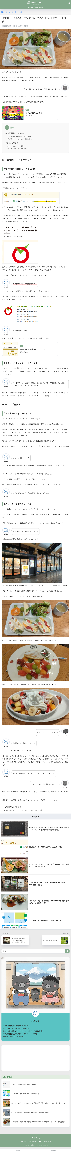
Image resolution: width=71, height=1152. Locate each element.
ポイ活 (15, 807)
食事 (40, 810)
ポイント (13, 810)
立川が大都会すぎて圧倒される (18, 146)
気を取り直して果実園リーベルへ (18, 148)
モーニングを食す (12, 143)
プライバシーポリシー (44, 1141)
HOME (37, 1138)
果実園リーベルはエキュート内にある (20, 139)
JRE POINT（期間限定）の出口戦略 (19, 136)
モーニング (21, 810)
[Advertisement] (35, 1058)
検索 (67, 951)
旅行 (19, 807)
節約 (35, 810)
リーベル (30, 810)
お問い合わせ (39, 7)
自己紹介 (30, 7)
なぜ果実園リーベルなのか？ (16, 133)
